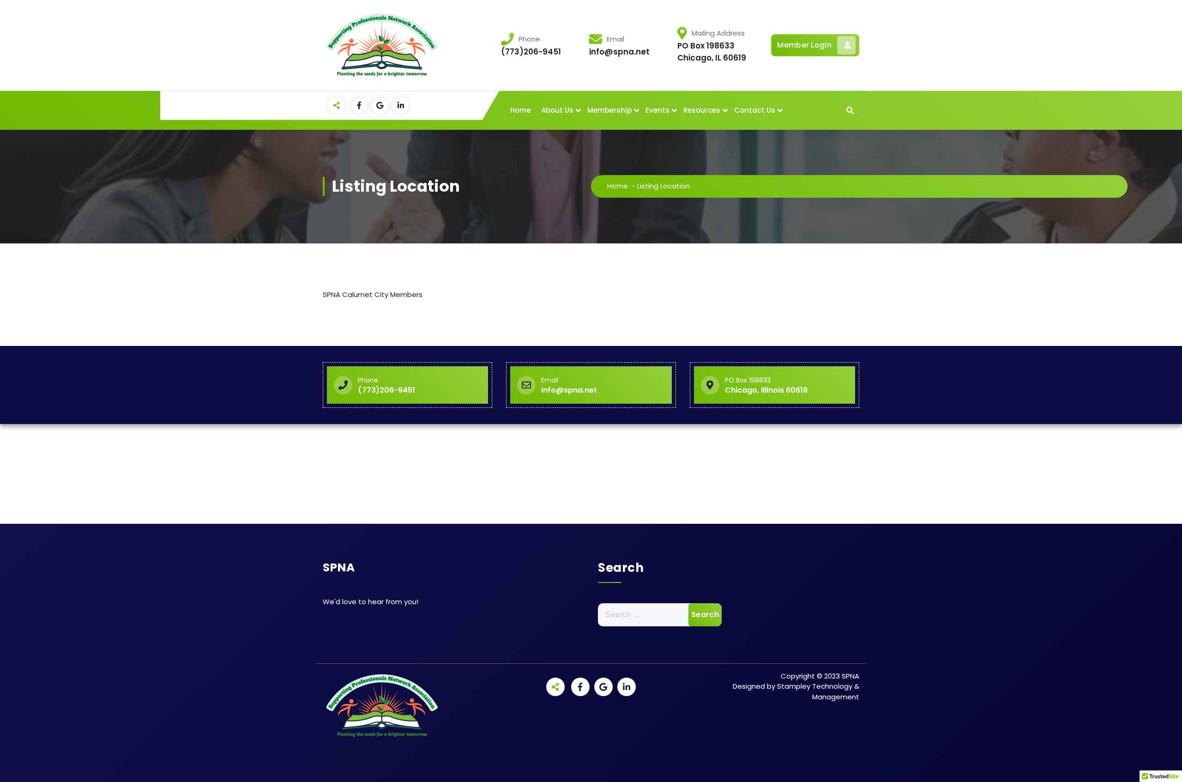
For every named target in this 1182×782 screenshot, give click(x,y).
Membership (609, 110)
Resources (701, 110)
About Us (557, 110)
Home (520, 110)
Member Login (804, 45)
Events (657, 110)
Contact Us (754, 110)
